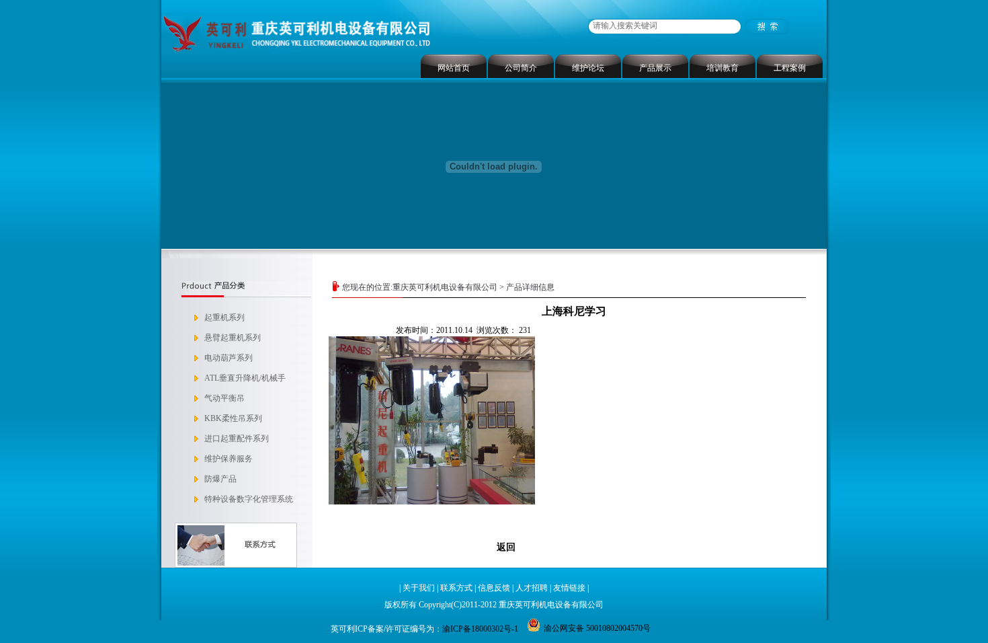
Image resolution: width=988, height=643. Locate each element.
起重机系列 (224, 317)
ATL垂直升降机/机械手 (245, 378)
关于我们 (419, 588)
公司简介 (521, 68)
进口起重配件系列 (236, 438)
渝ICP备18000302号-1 (480, 629)
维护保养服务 (228, 458)
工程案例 (790, 68)
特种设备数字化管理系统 (248, 499)
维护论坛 (588, 68)
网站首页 (454, 68)
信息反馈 (494, 588)
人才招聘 (532, 588)
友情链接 (569, 588)
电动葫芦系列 (228, 358)
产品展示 (655, 68)
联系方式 (456, 588)
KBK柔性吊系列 (233, 418)
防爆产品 (220, 479)
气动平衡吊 (224, 398)
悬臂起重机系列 (232, 337)
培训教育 (722, 68)
